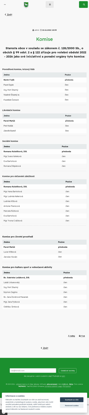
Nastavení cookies (72, 405)
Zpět (9, 14)
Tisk (83, 336)
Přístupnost (67, 386)
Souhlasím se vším (72, 400)
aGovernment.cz (22, 384)
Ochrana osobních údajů (53, 386)
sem (63, 376)
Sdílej (72, 336)
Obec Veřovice (34, 384)
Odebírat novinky (68, 371)
